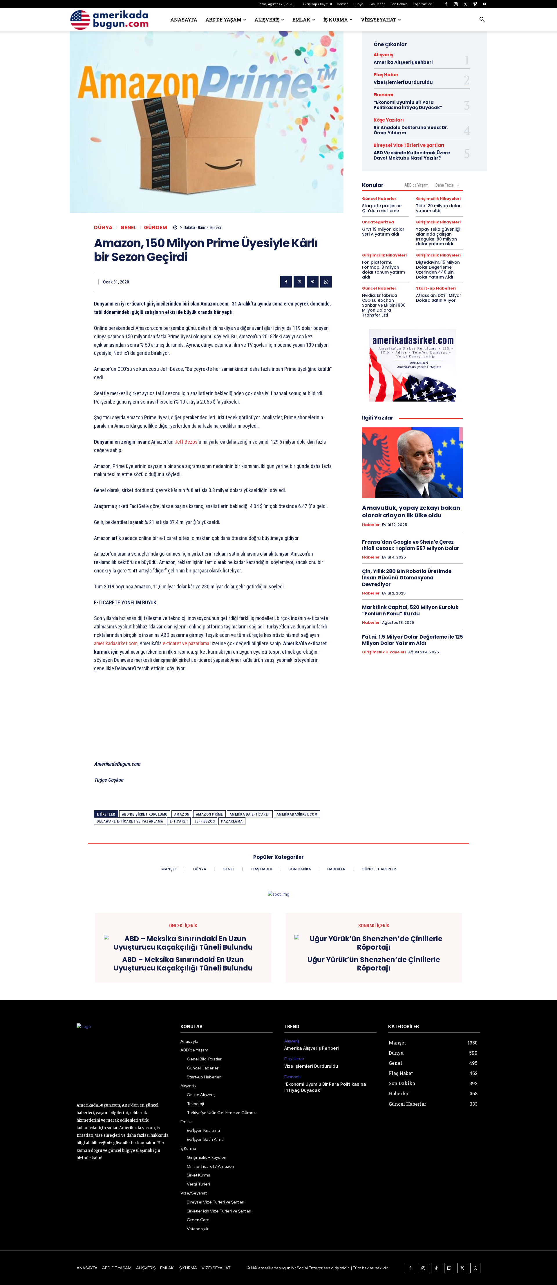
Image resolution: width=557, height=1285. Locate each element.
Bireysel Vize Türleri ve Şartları (409, 145)
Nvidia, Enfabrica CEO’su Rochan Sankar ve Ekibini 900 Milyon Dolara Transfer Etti (384, 305)
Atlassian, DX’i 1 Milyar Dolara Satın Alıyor (438, 297)
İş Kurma (335, 20)
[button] (482, 20)
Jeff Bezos (186, 442)
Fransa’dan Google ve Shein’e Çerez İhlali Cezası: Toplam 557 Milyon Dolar (410, 545)
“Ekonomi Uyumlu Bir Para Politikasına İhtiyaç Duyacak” (408, 105)
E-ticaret (179, 821)
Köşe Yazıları (423, 4)
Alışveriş (266, 20)
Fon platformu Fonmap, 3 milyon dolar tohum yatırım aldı (383, 269)
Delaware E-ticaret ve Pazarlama (130, 821)
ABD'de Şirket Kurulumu (145, 814)
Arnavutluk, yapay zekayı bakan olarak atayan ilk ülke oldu (411, 511)
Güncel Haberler (379, 198)
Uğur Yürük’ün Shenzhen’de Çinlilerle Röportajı (374, 964)
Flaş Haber (377, 4)
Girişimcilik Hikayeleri (438, 198)
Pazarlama (232, 821)
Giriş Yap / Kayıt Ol (317, 4)
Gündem (155, 227)
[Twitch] (449, 1268)
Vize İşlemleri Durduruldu (403, 82)
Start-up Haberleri (436, 288)
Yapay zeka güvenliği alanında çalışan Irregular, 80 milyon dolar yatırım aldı (438, 236)
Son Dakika (398, 4)
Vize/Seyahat (378, 20)
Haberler (371, 525)
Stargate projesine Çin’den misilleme (382, 208)
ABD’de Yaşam (223, 20)
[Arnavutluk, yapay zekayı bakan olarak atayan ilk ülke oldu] (412, 462)
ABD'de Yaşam (416, 185)
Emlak (301, 20)
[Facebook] (446, 4)
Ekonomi (383, 95)
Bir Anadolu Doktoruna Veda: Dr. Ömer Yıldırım (411, 130)
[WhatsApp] (326, 282)
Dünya (358, 4)
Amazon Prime (209, 814)
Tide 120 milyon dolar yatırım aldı (438, 208)
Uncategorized (378, 222)
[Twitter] (465, 4)
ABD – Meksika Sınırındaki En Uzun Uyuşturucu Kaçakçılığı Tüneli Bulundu (183, 964)
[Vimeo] (475, 4)
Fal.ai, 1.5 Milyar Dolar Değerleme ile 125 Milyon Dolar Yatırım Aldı (412, 640)
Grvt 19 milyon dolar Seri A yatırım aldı (383, 231)
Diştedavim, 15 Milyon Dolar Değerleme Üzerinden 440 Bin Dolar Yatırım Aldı (438, 269)
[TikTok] (436, 1268)
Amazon (181, 814)
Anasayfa (183, 20)
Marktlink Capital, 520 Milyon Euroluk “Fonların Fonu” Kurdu (410, 610)
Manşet (342, 4)
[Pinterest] (313, 282)
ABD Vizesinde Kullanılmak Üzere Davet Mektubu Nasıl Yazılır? (412, 155)
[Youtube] (484, 4)
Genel (128, 227)
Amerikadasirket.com (297, 814)
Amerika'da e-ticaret (249, 814)
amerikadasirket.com (116, 643)
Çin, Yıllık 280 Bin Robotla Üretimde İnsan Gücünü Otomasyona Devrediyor (406, 578)
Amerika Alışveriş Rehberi (403, 62)
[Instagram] (455, 4)
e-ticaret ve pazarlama (186, 643)
